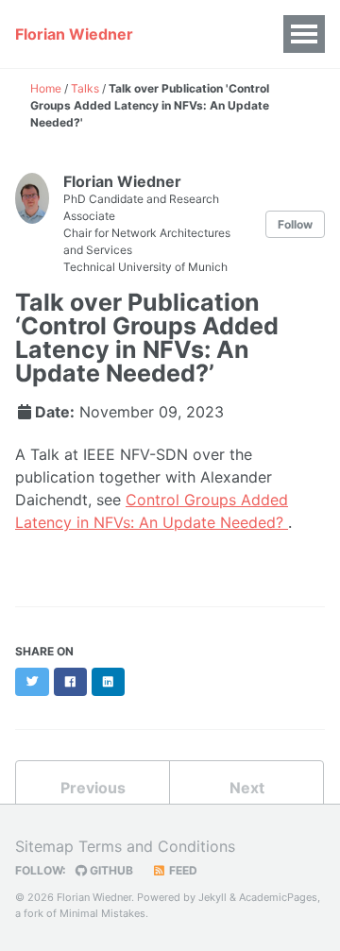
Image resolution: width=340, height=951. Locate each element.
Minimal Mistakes (102, 913)
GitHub (110, 870)
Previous (93, 787)
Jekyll (212, 897)
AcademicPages (278, 897)
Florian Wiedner (74, 34)
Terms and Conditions (156, 846)
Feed (181, 870)
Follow (295, 224)
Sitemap (44, 846)
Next (247, 787)
